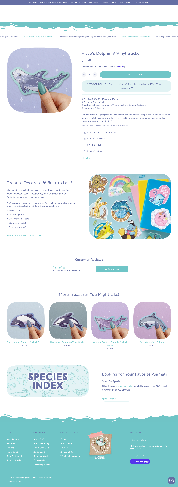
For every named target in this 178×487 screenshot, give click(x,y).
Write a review (112, 269)
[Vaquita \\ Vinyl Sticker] (152, 320)
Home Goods (13, 452)
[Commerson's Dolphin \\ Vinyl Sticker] (26, 320)
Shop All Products (15, 460)
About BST (38, 439)
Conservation (39, 460)
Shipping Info (66, 452)
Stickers (10, 447)
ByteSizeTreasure (18, 478)
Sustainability (40, 452)
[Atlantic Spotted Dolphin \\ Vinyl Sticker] (110, 320)
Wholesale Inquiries (70, 456)
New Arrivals (13, 439)
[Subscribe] (169, 440)
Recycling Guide (41, 456)
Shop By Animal (14, 456)
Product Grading (41, 443)
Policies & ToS (67, 447)
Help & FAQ (66, 443)
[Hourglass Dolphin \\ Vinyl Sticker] (68, 320)
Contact (64, 439)
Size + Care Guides (42, 447)
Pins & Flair (12, 443)
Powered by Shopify (14, 481)
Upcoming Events (41, 464)
